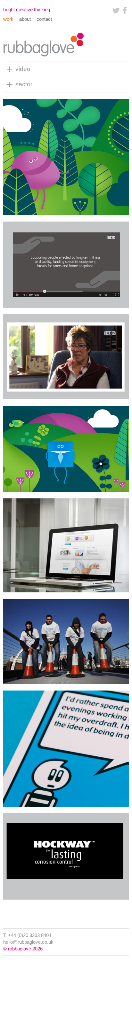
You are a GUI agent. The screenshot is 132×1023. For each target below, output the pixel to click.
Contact (44, 19)
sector (23, 84)
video (22, 69)
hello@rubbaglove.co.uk (28, 942)
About (25, 19)
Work (8, 19)
